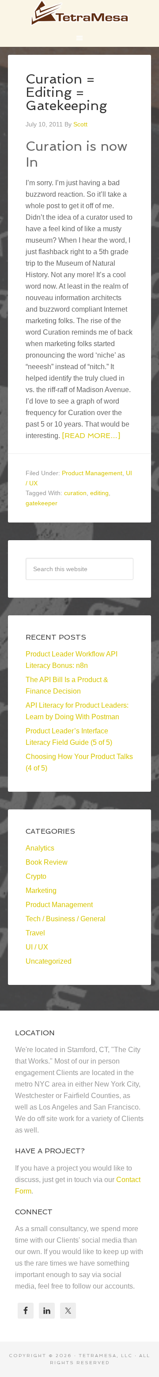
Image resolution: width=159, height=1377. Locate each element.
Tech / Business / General (66, 919)
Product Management (92, 473)
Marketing (41, 890)
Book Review (47, 862)
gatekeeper (41, 503)
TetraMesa (79, 13)
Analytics (40, 848)
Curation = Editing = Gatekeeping (66, 92)
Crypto (36, 876)
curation (75, 492)
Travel (35, 933)
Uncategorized (49, 961)
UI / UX (37, 947)
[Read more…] (91, 435)
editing (99, 492)
